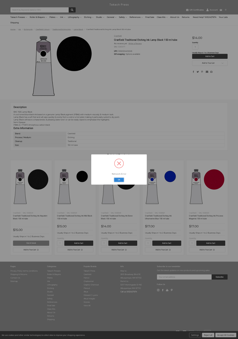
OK (119, 180)
